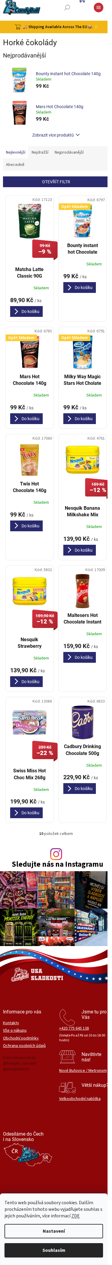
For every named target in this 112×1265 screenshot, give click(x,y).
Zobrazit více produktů (53, 135)
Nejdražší (40, 152)
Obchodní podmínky (21, 1038)
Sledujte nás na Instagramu (57, 864)
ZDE (75, 1216)
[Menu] (99, 7)
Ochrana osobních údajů (24, 1046)
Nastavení (54, 1231)
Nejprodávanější (69, 152)
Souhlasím (53, 1250)
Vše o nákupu (15, 1031)
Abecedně (15, 165)
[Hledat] (67, 7)
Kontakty (11, 1023)
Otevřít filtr (56, 181)
